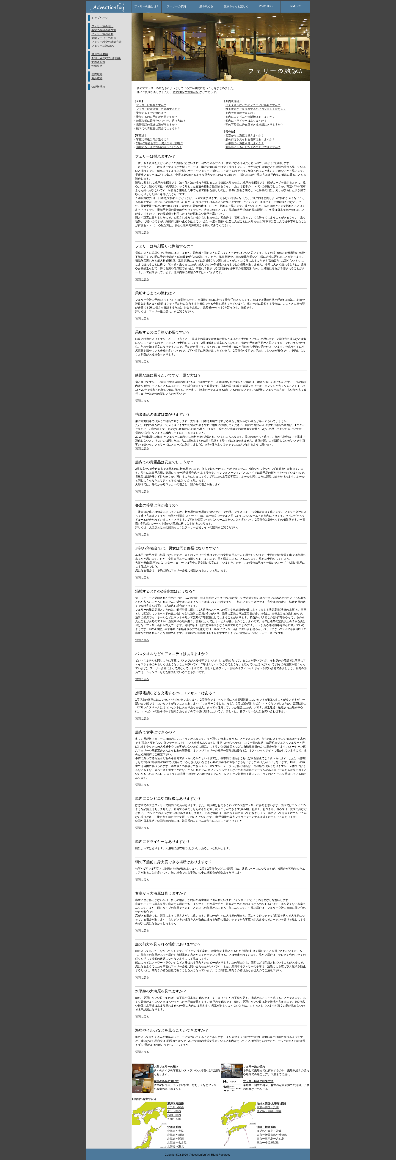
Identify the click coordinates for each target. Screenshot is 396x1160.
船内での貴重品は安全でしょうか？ (158, 128)
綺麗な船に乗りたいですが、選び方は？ (161, 120)
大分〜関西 (174, 1111)
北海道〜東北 (175, 1146)
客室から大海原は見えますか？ (245, 135)
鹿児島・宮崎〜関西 (269, 1111)
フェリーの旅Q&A (102, 45)
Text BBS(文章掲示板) (186, 92)
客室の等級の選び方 (103, 30)
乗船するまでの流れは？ (151, 113)
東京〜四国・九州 (268, 1107)
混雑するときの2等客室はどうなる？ (159, 147)
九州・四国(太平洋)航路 (106, 58)
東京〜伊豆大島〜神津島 (272, 1134)
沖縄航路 (96, 66)
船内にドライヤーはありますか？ (246, 120)
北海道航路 (98, 62)
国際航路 (96, 74)
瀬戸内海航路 (99, 54)
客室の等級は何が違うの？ (152, 139)
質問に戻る (142, 232)
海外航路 (96, 78)
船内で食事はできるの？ (241, 113)
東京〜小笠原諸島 (268, 1142)
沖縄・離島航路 (266, 1127)
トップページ (99, 17)
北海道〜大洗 (175, 1131)
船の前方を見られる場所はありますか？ (250, 139)
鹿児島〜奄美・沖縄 (269, 1131)
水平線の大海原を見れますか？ (245, 143)
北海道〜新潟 (175, 1134)
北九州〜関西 (175, 1107)
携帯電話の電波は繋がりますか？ (156, 124)
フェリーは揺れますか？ (151, 105)
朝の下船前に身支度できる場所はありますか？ (254, 124)
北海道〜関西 (175, 1138)
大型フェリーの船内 (103, 38)
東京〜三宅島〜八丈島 (270, 1138)
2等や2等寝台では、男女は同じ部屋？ (159, 143)
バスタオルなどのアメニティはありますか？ (253, 105)
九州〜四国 (174, 1119)
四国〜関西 (174, 1115)
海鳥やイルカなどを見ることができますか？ (253, 147)
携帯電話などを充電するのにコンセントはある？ (256, 109)
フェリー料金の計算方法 (106, 42)
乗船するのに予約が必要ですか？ (156, 116)
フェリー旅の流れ (102, 34)
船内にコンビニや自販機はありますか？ (250, 116)
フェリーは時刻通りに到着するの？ (158, 109)
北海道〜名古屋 (177, 1142)
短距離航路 (98, 86)
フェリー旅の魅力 (102, 26)
